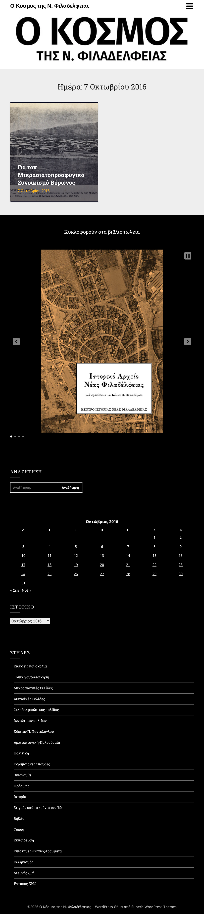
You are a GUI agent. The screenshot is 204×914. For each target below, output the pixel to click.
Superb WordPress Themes (154, 906)
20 (102, 564)
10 (23, 555)
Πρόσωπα (22, 785)
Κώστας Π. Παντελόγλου (34, 731)
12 (76, 555)
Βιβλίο (19, 818)
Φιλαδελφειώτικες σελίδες (36, 709)
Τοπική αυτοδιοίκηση (31, 677)
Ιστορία (20, 796)
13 (102, 555)
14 (128, 555)
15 (154, 555)
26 (76, 573)
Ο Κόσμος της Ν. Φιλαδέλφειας (50, 6)
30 (181, 573)
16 (181, 555)
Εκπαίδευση (24, 840)
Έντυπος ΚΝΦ (25, 883)
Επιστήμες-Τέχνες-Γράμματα (38, 851)
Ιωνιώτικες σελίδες (30, 720)
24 (23, 573)
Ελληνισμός (23, 862)
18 (49, 564)
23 (181, 564)
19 (76, 564)
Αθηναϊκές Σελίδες (29, 698)
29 (154, 573)
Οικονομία (22, 775)
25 (49, 573)
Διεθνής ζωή (24, 872)
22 (154, 564)
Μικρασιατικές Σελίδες (33, 688)
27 (102, 573)
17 (23, 564)
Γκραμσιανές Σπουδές (32, 764)
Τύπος (19, 829)
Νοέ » (26, 590)
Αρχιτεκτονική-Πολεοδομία (37, 742)
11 (49, 555)
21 (128, 564)
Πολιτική (21, 753)
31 (23, 583)
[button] (16, 341)
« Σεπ (14, 590)
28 (128, 573)
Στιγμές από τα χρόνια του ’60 (38, 807)
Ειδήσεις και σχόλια (30, 666)
